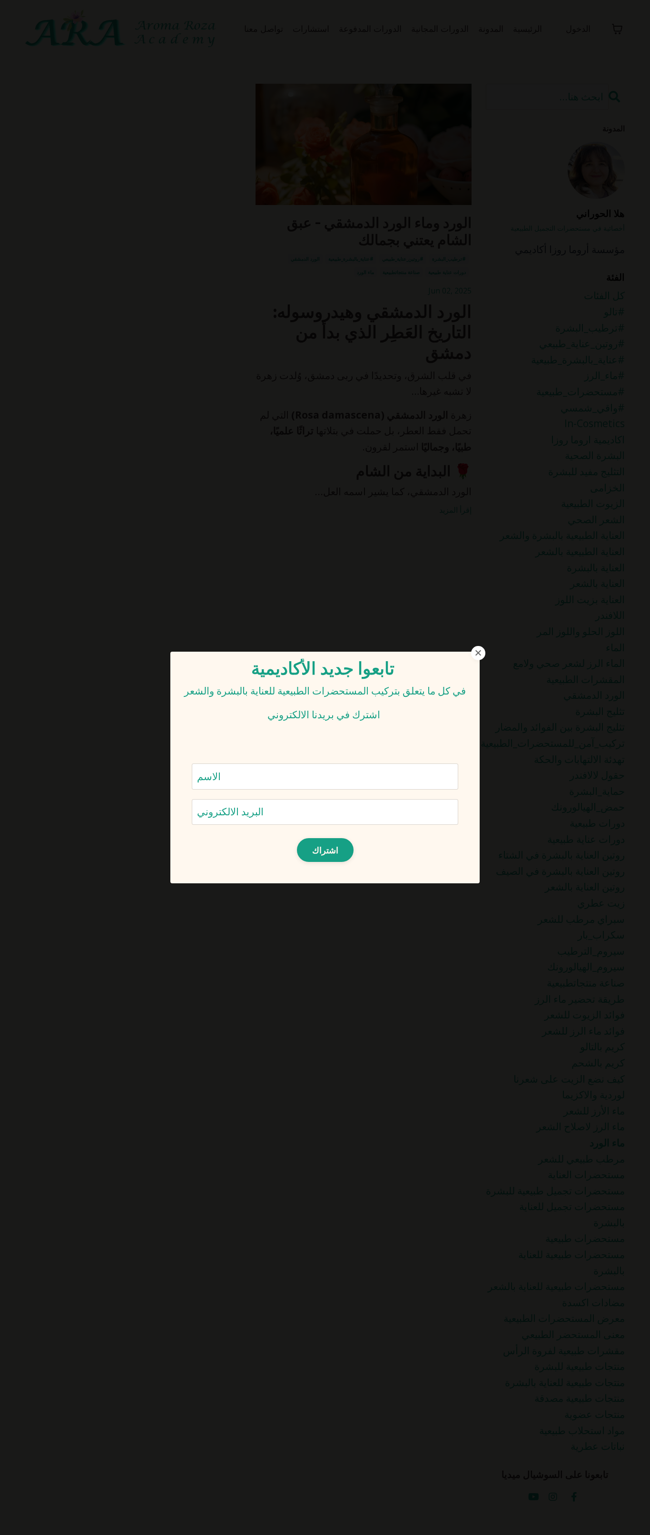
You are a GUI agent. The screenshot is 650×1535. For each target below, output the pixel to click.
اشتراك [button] (325, 850)
